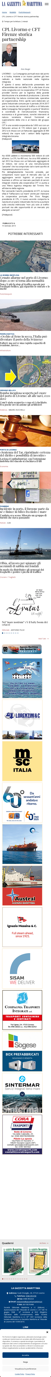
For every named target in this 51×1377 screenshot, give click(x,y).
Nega (25, 1362)
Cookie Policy (19, 1374)
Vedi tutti (42, 638)
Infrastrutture (5, 350)
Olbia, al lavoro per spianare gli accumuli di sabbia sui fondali (20, 564)
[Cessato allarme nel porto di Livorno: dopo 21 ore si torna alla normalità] (25, 256)
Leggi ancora (25, 626)
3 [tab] (7, 633)
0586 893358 (31, 1296)
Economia (4, 466)
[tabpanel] (25, 626)
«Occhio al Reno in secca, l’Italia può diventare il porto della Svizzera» (23, 337)
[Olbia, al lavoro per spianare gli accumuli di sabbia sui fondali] (25, 544)
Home (4, 12)
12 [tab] (26, 1279)
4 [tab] (9, 633)
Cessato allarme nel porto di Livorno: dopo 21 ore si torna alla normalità (24, 279)
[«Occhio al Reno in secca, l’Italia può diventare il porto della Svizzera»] (25, 315)
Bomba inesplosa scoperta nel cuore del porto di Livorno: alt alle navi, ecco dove (25, 396)
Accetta (25, 1355)
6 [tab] (13, 633)
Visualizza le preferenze (25, 1368)
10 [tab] (22, 1279)
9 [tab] (20, 1279)
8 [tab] (17, 633)
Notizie (3, 523)
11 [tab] (24, 1279)
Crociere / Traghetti (8, 577)
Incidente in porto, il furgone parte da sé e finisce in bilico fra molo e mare (24, 510)
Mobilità (13, 12)
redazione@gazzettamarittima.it (29, 1301)
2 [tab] (4, 633)
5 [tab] (11, 633)
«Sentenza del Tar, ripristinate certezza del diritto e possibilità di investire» (25, 453)
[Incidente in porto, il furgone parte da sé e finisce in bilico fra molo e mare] (25, 487)
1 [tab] (2, 633)
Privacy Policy (30, 1374)
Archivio (43, 1243)
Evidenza (3, 410)
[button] (47, 1332)
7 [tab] (15, 633)
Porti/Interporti (24, 12)
